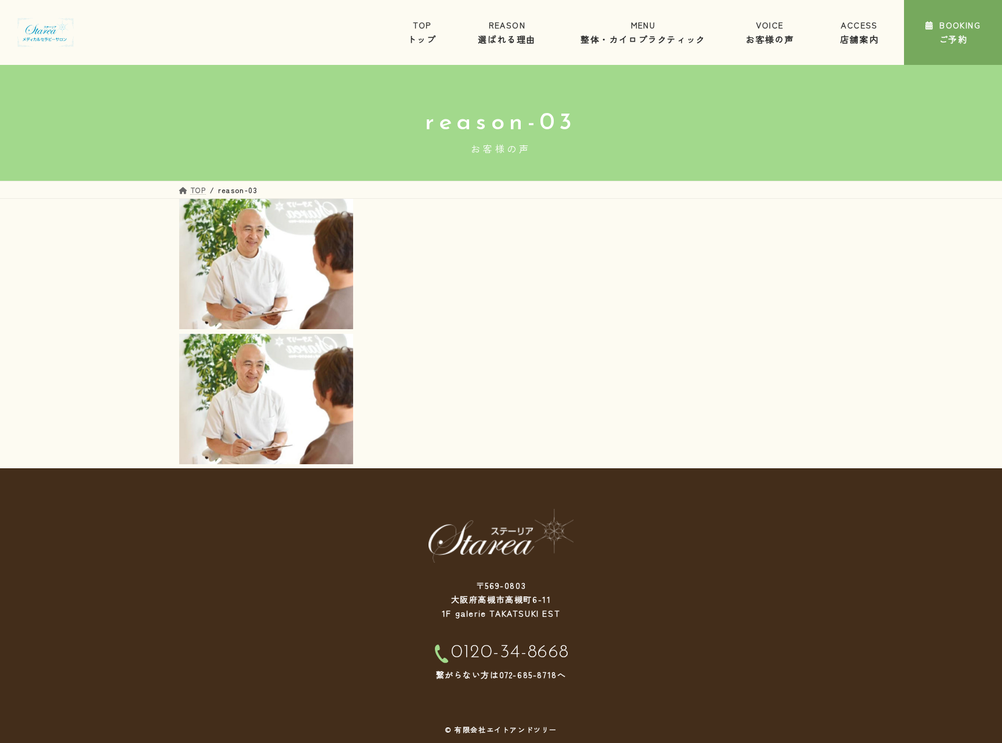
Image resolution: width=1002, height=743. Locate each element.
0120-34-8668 (510, 652)
